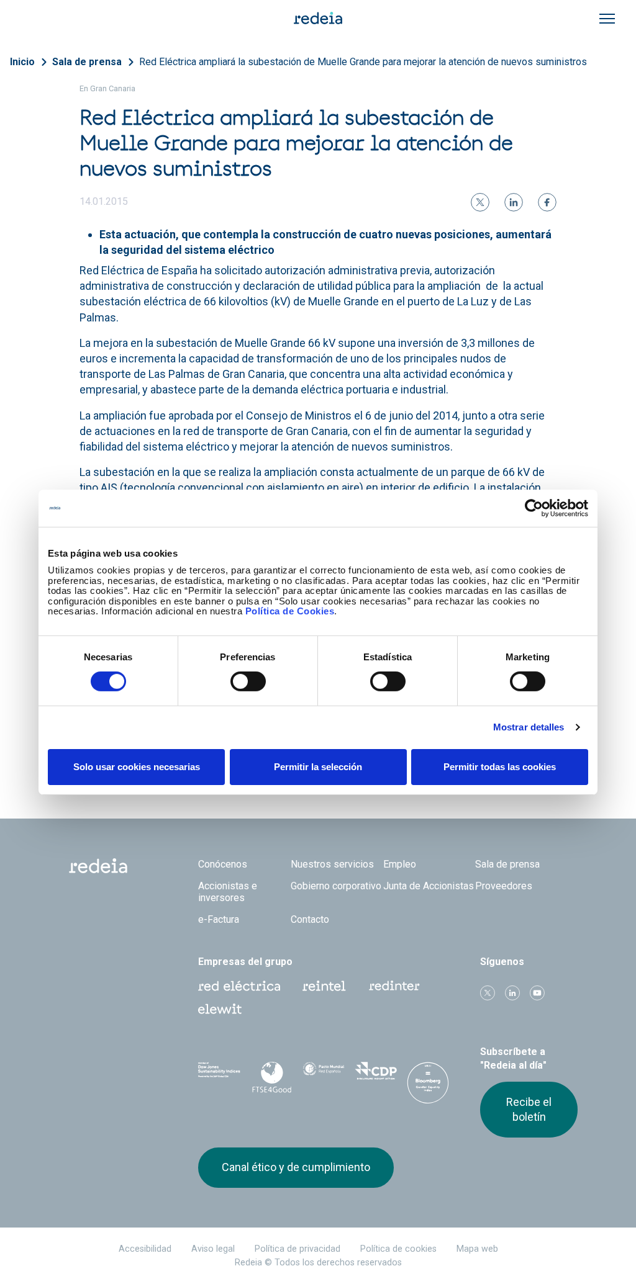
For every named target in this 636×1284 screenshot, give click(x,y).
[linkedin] (513, 202)
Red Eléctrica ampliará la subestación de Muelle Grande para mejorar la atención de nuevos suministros (363, 62)
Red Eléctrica (239, 986)
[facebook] (547, 202)
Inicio (22, 62)
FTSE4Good (271, 1077)
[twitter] (480, 202)
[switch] (248, 681)
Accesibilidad (145, 1249)
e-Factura (218, 919)
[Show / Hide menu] (607, 18)
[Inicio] (318, 17)
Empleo (399, 864)
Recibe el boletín (529, 1109)
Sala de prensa (87, 62)
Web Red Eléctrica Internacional (394, 986)
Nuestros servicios (332, 864)
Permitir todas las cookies (499, 766)
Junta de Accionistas (428, 886)
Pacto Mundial (323, 1075)
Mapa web (477, 1249)
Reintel (324, 986)
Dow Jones (219, 1075)
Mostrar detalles (529, 727)
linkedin (512, 992)
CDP (376, 1075)
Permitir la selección (318, 766)
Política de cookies (398, 1249)
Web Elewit (220, 1009)
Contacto (310, 919)
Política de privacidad (297, 1249)
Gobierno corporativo (336, 886)
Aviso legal (213, 1249)
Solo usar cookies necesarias (136, 766)
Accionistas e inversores (227, 892)
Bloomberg (428, 1087)
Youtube (537, 992)
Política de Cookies (290, 611)
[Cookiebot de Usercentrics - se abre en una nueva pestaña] (533, 507)
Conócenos (222, 864)
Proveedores (503, 886)
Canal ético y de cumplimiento (296, 1167)
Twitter (487, 992)
